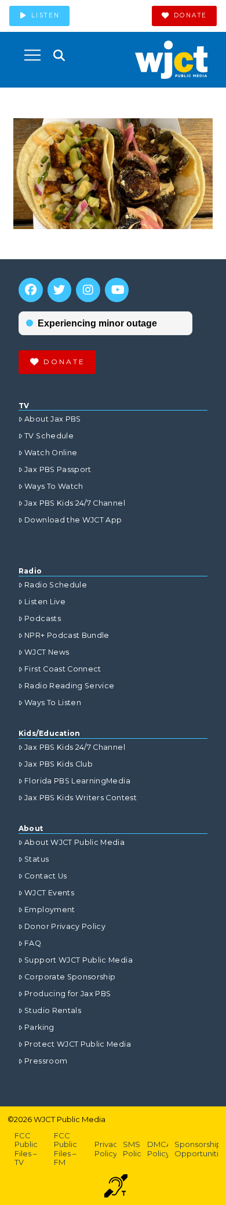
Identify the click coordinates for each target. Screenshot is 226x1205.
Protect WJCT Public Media (77, 1044)
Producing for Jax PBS (67, 993)
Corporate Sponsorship (69, 976)
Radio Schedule (55, 584)
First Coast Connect (62, 669)
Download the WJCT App (73, 520)
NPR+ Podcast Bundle (67, 635)
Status (36, 859)
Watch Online (50, 452)
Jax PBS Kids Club (58, 764)
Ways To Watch (53, 486)
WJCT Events (49, 892)
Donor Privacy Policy (64, 926)
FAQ (32, 943)
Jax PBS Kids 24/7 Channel (74, 503)
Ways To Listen (52, 702)
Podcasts (42, 618)
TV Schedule (49, 435)
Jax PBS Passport (58, 469)
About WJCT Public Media (74, 842)
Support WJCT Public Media (78, 960)
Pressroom (45, 1061)
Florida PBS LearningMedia (77, 780)
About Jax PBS (52, 419)
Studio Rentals (52, 1010)
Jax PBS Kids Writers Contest (80, 797)
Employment (49, 909)
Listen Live (44, 601)
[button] (32, 55)
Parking (39, 1027)
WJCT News (46, 652)
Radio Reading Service (69, 685)
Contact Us (45, 876)
